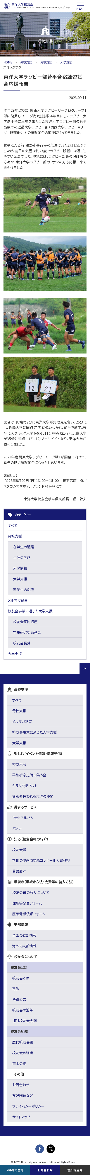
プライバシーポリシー (28, 1106)
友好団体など (22, 1095)
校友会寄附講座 (25, 621)
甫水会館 (19, 1063)
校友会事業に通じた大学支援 (30, 610)
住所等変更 (75, 1170)
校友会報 (19, 849)
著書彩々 (19, 871)
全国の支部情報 (24, 935)
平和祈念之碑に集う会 (29, 774)
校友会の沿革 (22, 1010)
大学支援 (66, 62)
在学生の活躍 (23, 546)
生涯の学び (21, 557)
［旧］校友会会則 (24, 1020)
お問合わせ (20, 1084)
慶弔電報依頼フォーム (28, 913)
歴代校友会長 (22, 1042)
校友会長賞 (22, 643)
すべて (12, 525)
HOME (7, 62)
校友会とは (20, 977)
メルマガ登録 (15, 1170)
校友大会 (19, 764)
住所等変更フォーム (27, 903)
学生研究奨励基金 (27, 632)
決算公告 (19, 999)
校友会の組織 (22, 1052)
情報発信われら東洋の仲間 (32, 796)
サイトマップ (21, 1116)
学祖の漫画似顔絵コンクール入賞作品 (41, 860)
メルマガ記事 (18, 600)
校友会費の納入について (31, 892)
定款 (15, 988)
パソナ (17, 828)
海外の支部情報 (24, 945)
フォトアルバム (23, 817)
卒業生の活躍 (23, 589)
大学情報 (20, 568)
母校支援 (26, 62)
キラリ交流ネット (24, 785)
